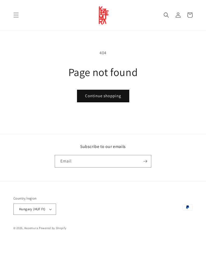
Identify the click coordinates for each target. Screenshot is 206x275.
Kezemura (31, 228)
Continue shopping (103, 95)
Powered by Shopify (53, 228)
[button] (16, 15)
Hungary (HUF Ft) (32, 209)
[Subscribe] (145, 161)
